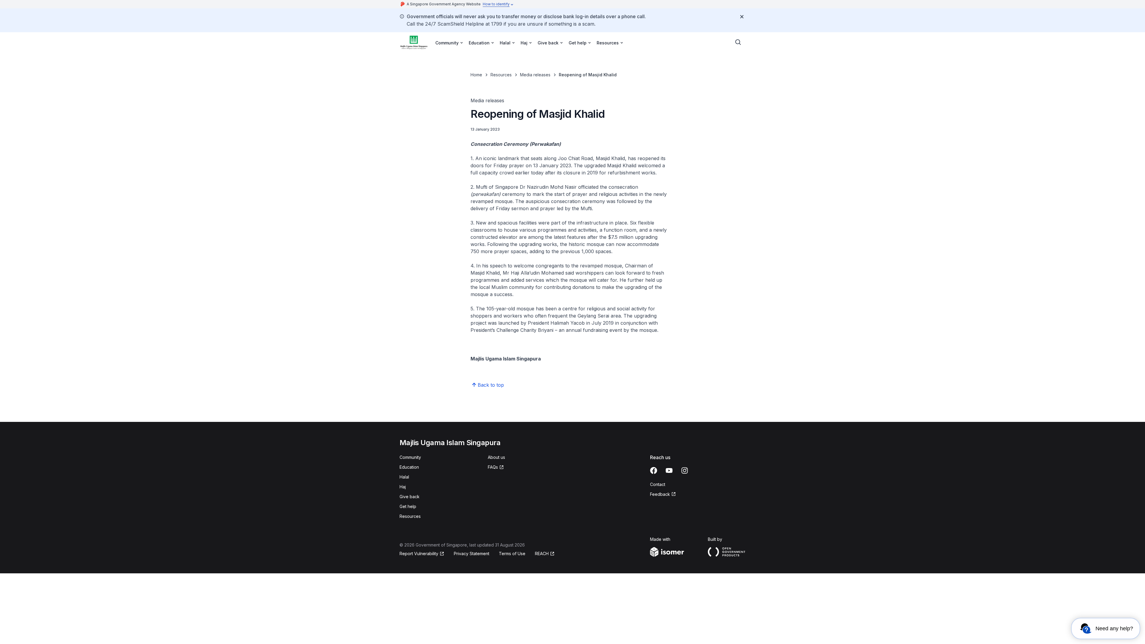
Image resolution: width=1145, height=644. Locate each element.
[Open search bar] (738, 42)
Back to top (491, 385)
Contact (657, 484)
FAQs (496, 467)
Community (410, 457)
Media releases (535, 74)
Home (476, 74)
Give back (410, 496)
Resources (501, 74)
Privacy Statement (471, 553)
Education (409, 467)
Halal (404, 476)
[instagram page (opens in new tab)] (684, 470)
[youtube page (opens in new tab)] (669, 470)
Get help (408, 506)
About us (496, 457)
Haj (403, 486)
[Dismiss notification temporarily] (742, 17)
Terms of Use (512, 553)
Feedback (663, 494)
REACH (545, 554)
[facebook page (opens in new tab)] (653, 470)
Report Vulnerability (419, 554)
